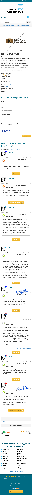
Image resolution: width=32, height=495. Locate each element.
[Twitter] (15, 488)
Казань (19, 453)
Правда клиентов (11, 476)
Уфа (18, 467)
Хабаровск (5, 469)
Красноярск (20, 456)
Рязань (19, 462)
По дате (11, 149)
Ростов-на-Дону (7, 462)
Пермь (19, 460)
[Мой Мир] (19, 488)
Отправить (26, 136)
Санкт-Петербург (21, 463)
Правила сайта (25, 25)
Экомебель (16, 433)
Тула (18, 465)
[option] (16, 433)
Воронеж (5, 451)
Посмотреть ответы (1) (16, 202)
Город (2, 124)
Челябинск (20, 469)
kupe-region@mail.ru (9, 84)
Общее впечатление (7, 108)
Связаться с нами (16, 483)
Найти (28, 22)
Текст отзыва (5, 114)
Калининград (6, 454)
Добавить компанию (16, 492)
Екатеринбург (20, 451)
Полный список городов (16, 471)
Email (18, 124)
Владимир (20, 449)
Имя (2, 101)
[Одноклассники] (17, 488)
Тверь (4, 465)
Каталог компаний (8, 25)
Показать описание (25, 71)
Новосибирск (6, 460)
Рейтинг (17, 25)
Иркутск (5, 453)
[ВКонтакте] (13, 488)
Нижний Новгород (22, 458)
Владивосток (6, 449)
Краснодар (6, 456)
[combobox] (16, 110)
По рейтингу (18, 149)
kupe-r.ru (6, 86)
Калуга (19, 454)
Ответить (16, 173)
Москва (5, 458)
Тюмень (5, 467)
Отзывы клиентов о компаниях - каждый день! (13, 0)
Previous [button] (2, 433)
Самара (5, 463)
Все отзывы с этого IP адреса (24, 348)
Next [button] (30, 433)
